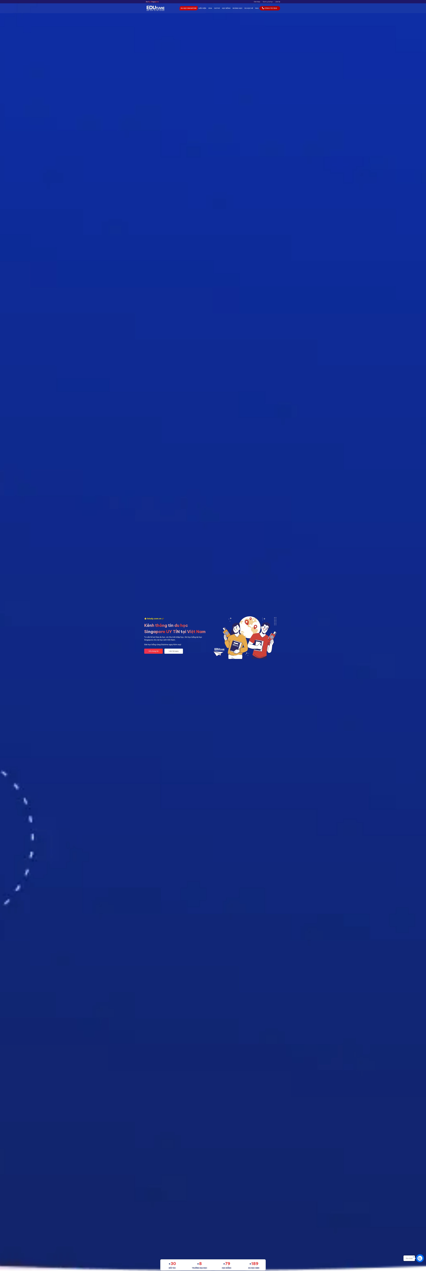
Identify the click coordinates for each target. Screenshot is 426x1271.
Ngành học (237, 8)
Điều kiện (202, 8)
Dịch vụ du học (268, 2)
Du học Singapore (188, 8)
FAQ (256, 8)
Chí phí (217, 8)
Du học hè (249, 8)
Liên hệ (277, 2)
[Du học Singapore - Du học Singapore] (155, 8)
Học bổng (226, 8)
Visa (210, 8)
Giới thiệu (257, 2)
